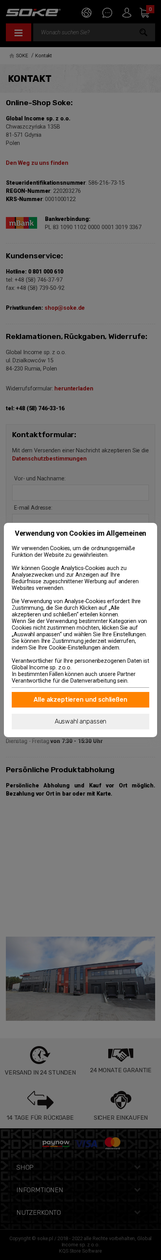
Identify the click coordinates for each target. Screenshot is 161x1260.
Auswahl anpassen (80, 721)
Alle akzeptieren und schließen (80, 699)
